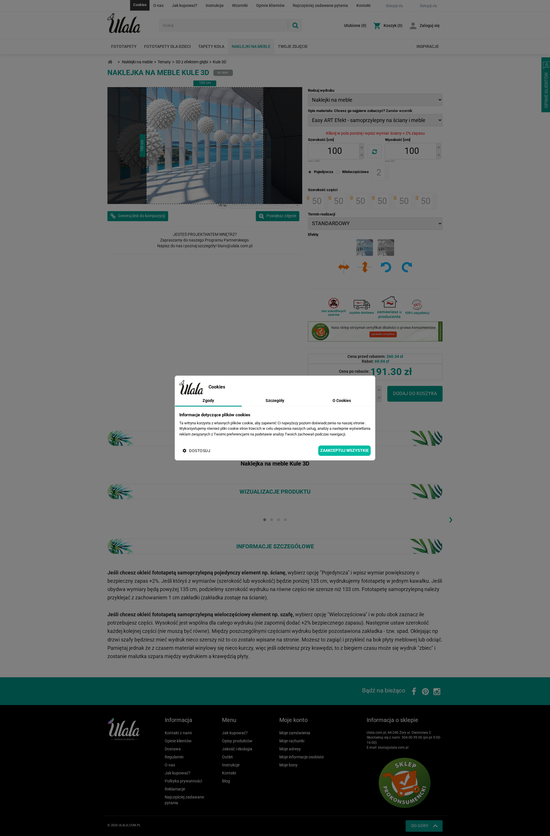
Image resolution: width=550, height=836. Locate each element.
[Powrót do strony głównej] (110, 62)
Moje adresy (290, 749)
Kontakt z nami (178, 733)
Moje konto (293, 720)
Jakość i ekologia (237, 749)
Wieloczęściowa (355, 172)
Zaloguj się (430, 25)
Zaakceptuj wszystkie (344, 450)
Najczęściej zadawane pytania (320, 5)
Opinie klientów (270, 5)
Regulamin (174, 757)
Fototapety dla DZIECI (167, 46)
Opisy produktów (237, 741)
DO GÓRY (419, 825)
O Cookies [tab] (342, 400)
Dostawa (173, 749)
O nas (158, 5)
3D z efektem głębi (192, 62)
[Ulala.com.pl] (131, 23)
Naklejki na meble (251, 46)
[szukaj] (295, 25)
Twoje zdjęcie (293, 46)
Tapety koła (211, 46)
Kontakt (363, 5)
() (355, 25)
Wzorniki (240, 5)
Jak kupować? (184, 5)
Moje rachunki (291, 741)
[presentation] (450, 519)
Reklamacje (175, 789)
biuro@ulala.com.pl (393, 747)
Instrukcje (215, 5)
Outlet (227, 757)
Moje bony (288, 765)
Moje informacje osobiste (301, 757)
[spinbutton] (335, 151)
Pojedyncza (323, 172)
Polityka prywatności (183, 781)
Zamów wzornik (399, 111)
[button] (361, 147)
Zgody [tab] (208, 400)
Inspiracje (428, 46)
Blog (226, 781)
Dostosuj (199, 450)
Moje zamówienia (294, 733)
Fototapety (124, 46)
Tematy (164, 62)
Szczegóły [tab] (275, 400)
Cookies (140, 5)
